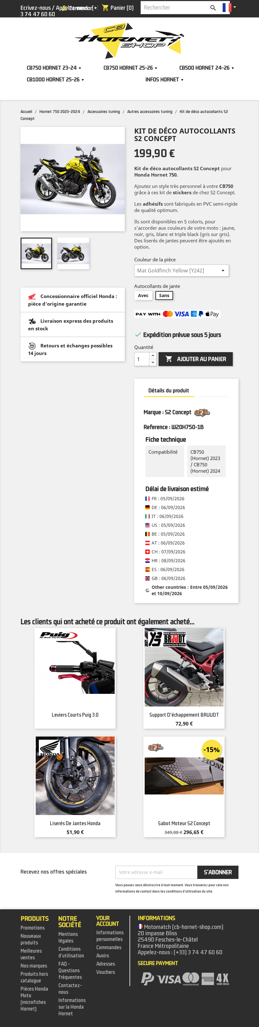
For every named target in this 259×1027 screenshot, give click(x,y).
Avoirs (102, 955)
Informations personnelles (109, 936)
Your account (107, 921)
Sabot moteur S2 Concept (184, 823)
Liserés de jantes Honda (75, 823)
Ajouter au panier (195, 359)
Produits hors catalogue (34, 977)
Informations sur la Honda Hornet (72, 1007)
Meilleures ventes (31, 954)
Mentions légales (68, 937)
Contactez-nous (70, 989)
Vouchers (105, 972)
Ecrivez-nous (36, 8)
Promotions (33, 927)
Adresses (105, 964)
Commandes (108, 947)
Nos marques (34, 965)
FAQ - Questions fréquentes (70, 971)
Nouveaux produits (31, 939)
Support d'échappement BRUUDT (184, 715)
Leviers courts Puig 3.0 (75, 715)
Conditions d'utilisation (71, 952)
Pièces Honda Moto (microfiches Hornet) (34, 999)
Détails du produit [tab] (168, 390)
